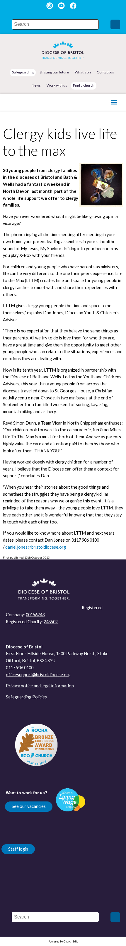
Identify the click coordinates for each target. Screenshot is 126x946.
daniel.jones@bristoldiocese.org (35, 547)
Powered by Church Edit (63, 941)
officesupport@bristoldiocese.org (38, 674)
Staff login (18, 849)
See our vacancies (29, 806)
